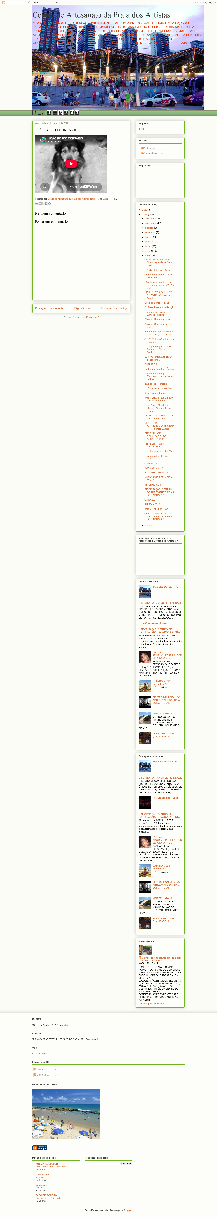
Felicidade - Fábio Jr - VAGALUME (156, 445)
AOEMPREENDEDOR (47, 1164)
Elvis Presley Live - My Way (159, 451)
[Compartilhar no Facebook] (46, 203)
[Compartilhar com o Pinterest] (49, 203)
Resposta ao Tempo (155, 393)
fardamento (41, 1177)
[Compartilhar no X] (43, 203)
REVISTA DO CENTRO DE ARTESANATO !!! (158, 417)
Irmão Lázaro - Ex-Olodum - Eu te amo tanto (158, 399)
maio (148, 251)
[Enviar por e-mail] (36, 203)
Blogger (127, 1210)
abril (147, 255)
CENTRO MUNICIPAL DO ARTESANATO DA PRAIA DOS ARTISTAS (159, 516)
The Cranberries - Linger (153, 623)
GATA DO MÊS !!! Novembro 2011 (162, 682)
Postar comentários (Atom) (86, 317)
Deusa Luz (41, 1185)
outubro (149, 227)
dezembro (151, 218)
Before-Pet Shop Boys (156, 508)
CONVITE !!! (151, 364)
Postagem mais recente (49, 308)
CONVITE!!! (150, 463)
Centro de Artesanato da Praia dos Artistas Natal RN (162, 959)
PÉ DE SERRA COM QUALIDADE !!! (163, 735)
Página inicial (82, 308)
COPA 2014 (150, 499)
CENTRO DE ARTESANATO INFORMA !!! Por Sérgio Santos (159, 426)
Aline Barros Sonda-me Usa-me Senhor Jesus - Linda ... (158, 408)
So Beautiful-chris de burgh (159, 307)
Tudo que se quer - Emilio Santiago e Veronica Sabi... (158, 349)
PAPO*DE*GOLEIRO (46, 1195)
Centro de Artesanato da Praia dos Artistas (101, 14)
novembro (151, 223)
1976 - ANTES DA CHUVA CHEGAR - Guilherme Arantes (158, 295)
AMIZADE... (41, 1188)
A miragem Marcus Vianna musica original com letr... (159, 333)
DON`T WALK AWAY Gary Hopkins (52, 1167)
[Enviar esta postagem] (115, 198)
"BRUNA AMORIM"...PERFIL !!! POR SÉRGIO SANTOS (167, 655)
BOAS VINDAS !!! (153, 468)
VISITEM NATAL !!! (163, 713)
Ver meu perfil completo (151, 1003)
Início (141, 128)
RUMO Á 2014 (152, 504)
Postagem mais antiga (114, 308)
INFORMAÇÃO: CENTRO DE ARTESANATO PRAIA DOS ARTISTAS (159, 492)
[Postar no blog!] (40, 203)
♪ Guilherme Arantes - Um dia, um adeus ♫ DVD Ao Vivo (159, 285)
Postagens (149, 148)
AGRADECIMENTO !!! (156, 472)
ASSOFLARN (42, 1174)
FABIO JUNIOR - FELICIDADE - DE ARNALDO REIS (155, 436)
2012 (145, 209)
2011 (145, 214)
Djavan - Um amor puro (157, 319)
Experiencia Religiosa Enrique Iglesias (155, 313)
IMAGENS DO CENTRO (165, 586)
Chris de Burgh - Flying (156, 302)
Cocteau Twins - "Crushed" (48, 1198)
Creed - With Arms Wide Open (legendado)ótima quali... (158, 262)
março (149, 525)
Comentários (150, 153)
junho (148, 246)
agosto (149, 237)
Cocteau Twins (39, 1053)
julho (148, 241)
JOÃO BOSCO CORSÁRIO (158, 388)
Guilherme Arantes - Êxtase (159, 368)
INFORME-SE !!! (153, 484)
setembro (150, 232)
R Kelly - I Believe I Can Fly (159, 270)
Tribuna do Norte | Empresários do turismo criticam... (158, 376)
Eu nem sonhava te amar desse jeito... (158, 358)
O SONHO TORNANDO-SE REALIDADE (160, 603)
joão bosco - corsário (155, 383)
